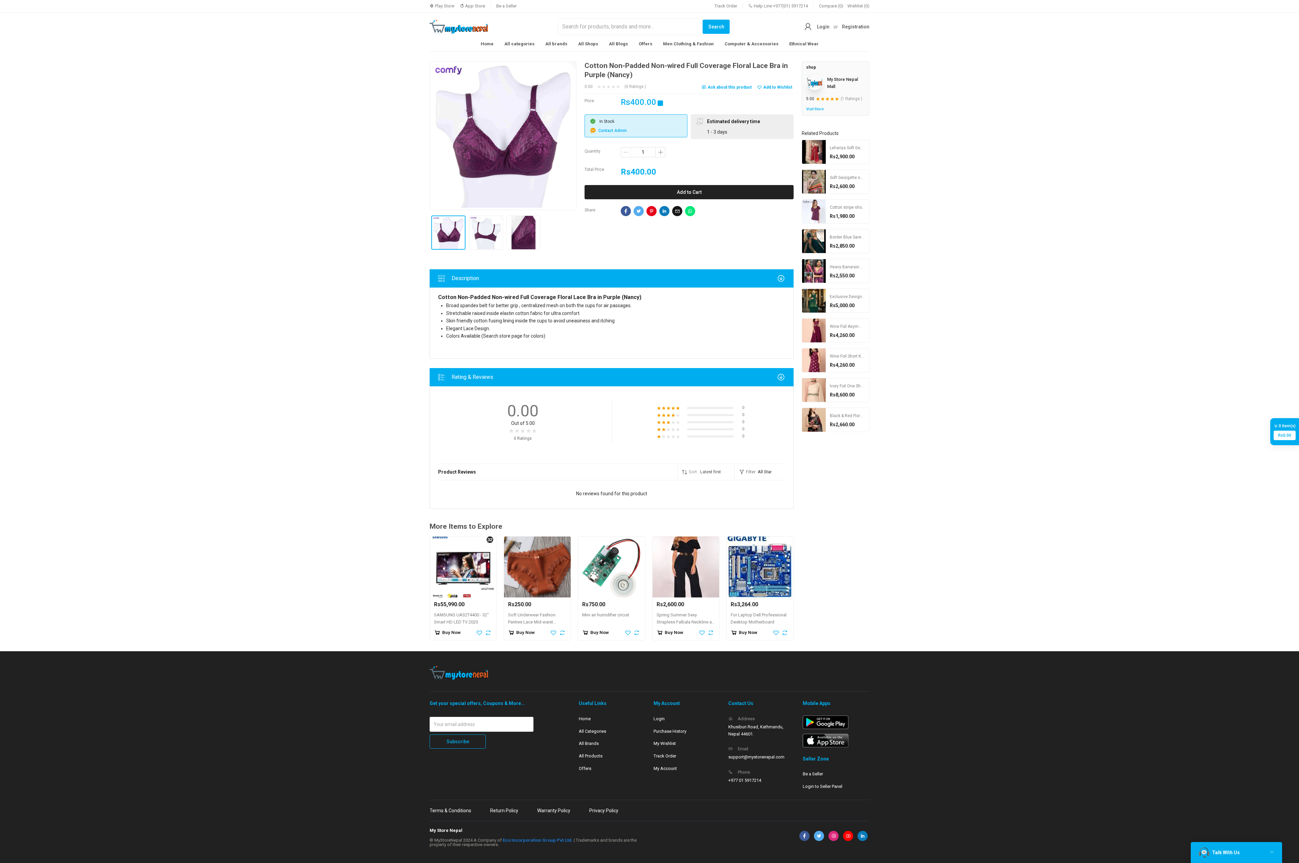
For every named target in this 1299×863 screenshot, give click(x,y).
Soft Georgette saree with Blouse (861, 177)
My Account (665, 768)
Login (823, 26)
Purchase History (670, 731)
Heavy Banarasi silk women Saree (861, 267)
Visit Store (815, 109)
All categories (519, 43)
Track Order (725, 5)
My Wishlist (665, 743)
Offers (645, 43)
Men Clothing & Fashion (688, 43)
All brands (556, 43)
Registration (855, 26)
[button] (706, 472)
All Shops (588, 43)
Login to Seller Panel (822, 786)
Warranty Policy (553, 810)
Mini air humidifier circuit (605, 614)
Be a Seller (506, 5)
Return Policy (504, 810)
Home (487, 43)
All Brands (589, 743)
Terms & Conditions (450, 810)
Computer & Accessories (751, 43)
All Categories (592, 731)
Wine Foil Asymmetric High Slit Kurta (864, 326)
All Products (590, 755)
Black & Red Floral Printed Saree (859, 415)
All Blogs (618, 43)
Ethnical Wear (804, 43)
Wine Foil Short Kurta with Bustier (861, 356)
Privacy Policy (603, 810)
